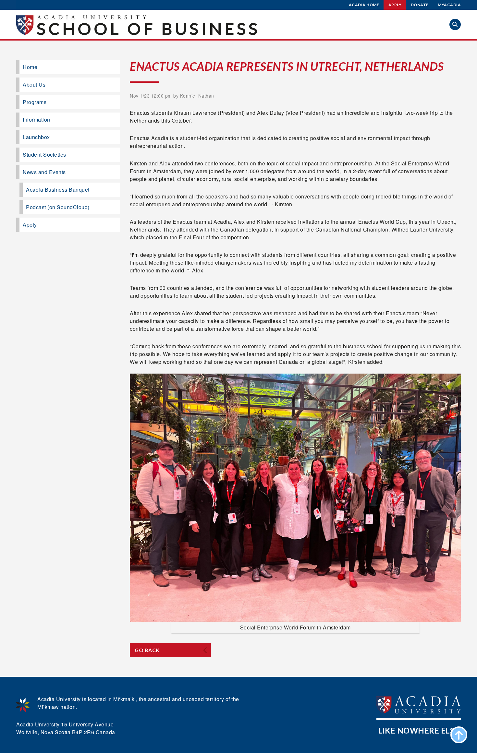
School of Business (148, 28)
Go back (147, 650)
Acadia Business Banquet (58, 189)
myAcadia (449, 4)
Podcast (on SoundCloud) (58, 207)
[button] (455, 24)
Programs (34, 102)
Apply (395, 4)
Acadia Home (364, 4)
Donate (420, 4)
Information (36, 119)
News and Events (44, 172)
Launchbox (36, 137)
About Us (34, 84)
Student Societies (44, 154)
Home (30, 67)
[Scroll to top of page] (458, 734)
